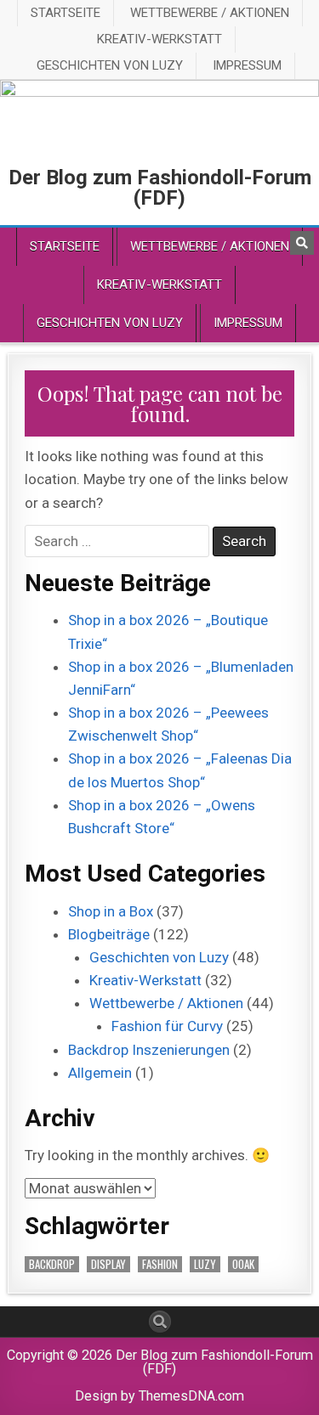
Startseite (65, 12)
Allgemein (100, 1072)
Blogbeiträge (109, 934)
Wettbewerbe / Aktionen (209, 12)
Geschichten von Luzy (110, 65)
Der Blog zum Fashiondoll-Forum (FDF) (160, 188)
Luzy (205, 1264)
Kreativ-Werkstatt (159, 39)
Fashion (160, 1264)
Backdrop (52, 1264)
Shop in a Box (110, 911)
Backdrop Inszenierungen (149, 1049)
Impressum (247, 65)
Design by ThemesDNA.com (159, 1396)
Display (108, 1264)
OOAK (243, 1264)
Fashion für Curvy (167, 1026)
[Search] (302, 243)
